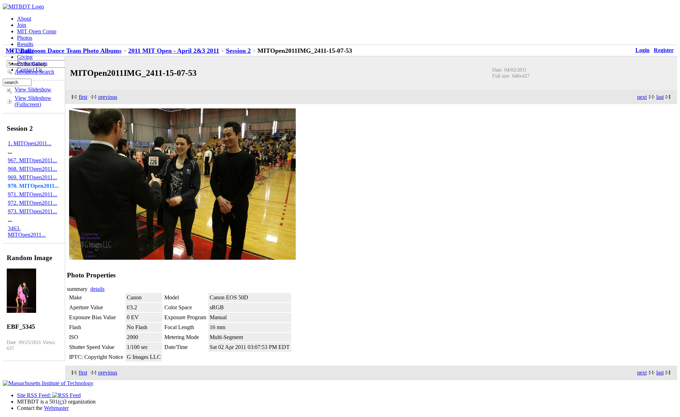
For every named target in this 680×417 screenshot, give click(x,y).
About (24, 19)
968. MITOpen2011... (32, 169)
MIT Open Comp (36, 31)
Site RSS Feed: (34, 395)
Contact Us (29, 70)
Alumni (25, 50)
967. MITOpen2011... (32, 160)
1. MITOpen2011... (29, 143)
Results (25, 44)
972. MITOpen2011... (32, 203)
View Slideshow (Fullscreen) (33, 101)
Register (664, 50)
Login (642, 50)
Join (21, 25)
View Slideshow (33, 89)
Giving (25, 57)
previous (107, 97)
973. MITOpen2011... (32, 211)
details (97, 289)
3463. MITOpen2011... (27, 231)
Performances (32, 63)
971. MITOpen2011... (32, 194)
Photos (24, 38)
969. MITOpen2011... (32, 177)
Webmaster (56, 408)
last (660, 97)
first (83, 97)
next (642, 97)
